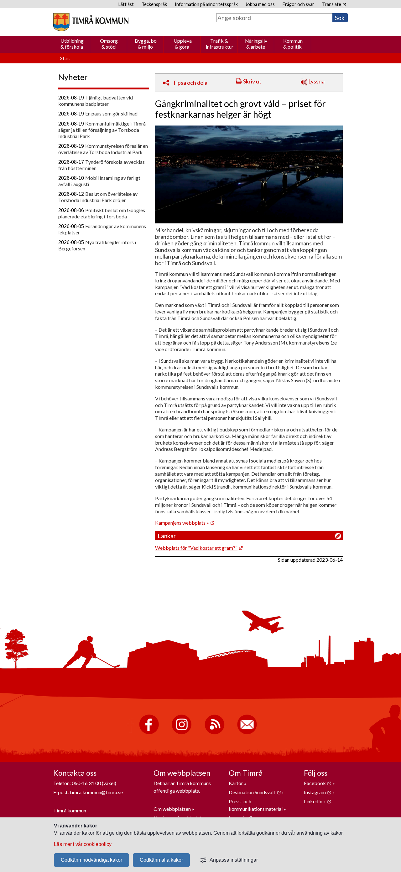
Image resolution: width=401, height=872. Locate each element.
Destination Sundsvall (255, 792)
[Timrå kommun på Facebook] (149, 733)
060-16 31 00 (86, 783)
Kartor (236, 783)
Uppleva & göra (183, 44)
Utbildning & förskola (72, 44)
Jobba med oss (260, 4)
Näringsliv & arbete (256, 44)
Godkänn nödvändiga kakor (91, 860)
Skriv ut (252, 81)
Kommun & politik (293, 44)
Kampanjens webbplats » (185, 523)
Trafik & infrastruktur (219, 44)
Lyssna (316, 81)
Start (65, 58)
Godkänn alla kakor (161, 860)
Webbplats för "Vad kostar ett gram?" (199, 548)
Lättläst (126, 4)
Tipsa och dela (190, 82)
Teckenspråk (154, 4)
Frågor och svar (298, 4)
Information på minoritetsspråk (206, 4)
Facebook (317, 783)
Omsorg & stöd (109, 44)
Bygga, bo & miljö (146, 44)
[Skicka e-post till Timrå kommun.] (247, 733)
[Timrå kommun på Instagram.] (181, 733)
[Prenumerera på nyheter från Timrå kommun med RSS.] (214, 733)
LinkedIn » (317, 801)
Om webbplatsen (172, 809)
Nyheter (73, 77)
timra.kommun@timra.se (96, 792)
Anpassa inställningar (234, 860)
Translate (334, 4)
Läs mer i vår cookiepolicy (83, 844)
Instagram (317, 792)
